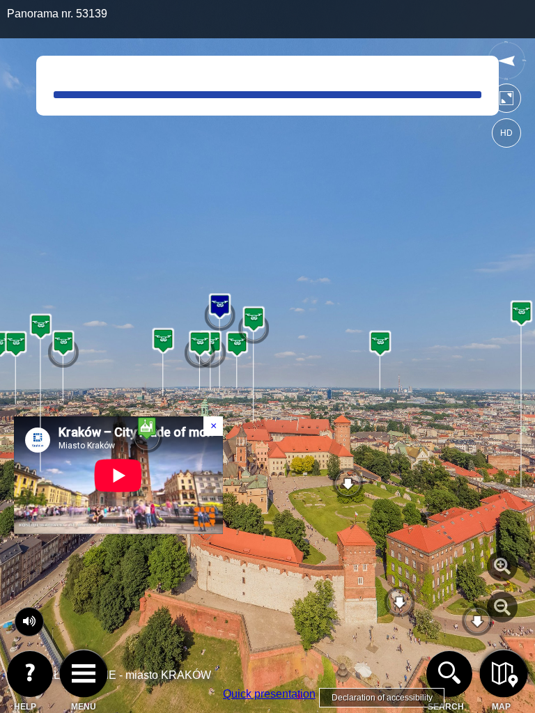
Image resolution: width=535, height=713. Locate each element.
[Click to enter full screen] (506, 101)
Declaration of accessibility (382, 698)
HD (506, 133)
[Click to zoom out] (502, 607)
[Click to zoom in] (502, 566)
